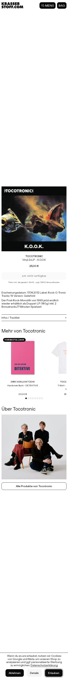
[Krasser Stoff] (13, 5)
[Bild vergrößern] (34, 218)
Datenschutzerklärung (44, 665)
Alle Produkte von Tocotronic (34, 486)
